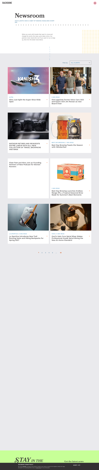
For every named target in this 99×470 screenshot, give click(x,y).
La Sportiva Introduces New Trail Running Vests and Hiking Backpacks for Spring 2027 (26, 238)
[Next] (60, 253)
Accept (75, 465)
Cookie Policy (38, 467)
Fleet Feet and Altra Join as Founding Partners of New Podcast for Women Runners (25, 165)
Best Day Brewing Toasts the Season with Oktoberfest (67, 146)
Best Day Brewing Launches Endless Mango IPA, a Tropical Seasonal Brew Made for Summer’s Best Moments (67, 193)
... (56, 252)
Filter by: (65, 62)
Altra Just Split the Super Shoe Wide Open (25, 101)
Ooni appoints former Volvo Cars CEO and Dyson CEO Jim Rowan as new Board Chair (68, 102)
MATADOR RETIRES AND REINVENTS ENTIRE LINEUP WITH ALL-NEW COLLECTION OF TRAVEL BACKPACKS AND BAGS (25, 146)
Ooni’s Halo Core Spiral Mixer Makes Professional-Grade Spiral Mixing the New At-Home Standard (67, 238)
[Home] (7, 3)
